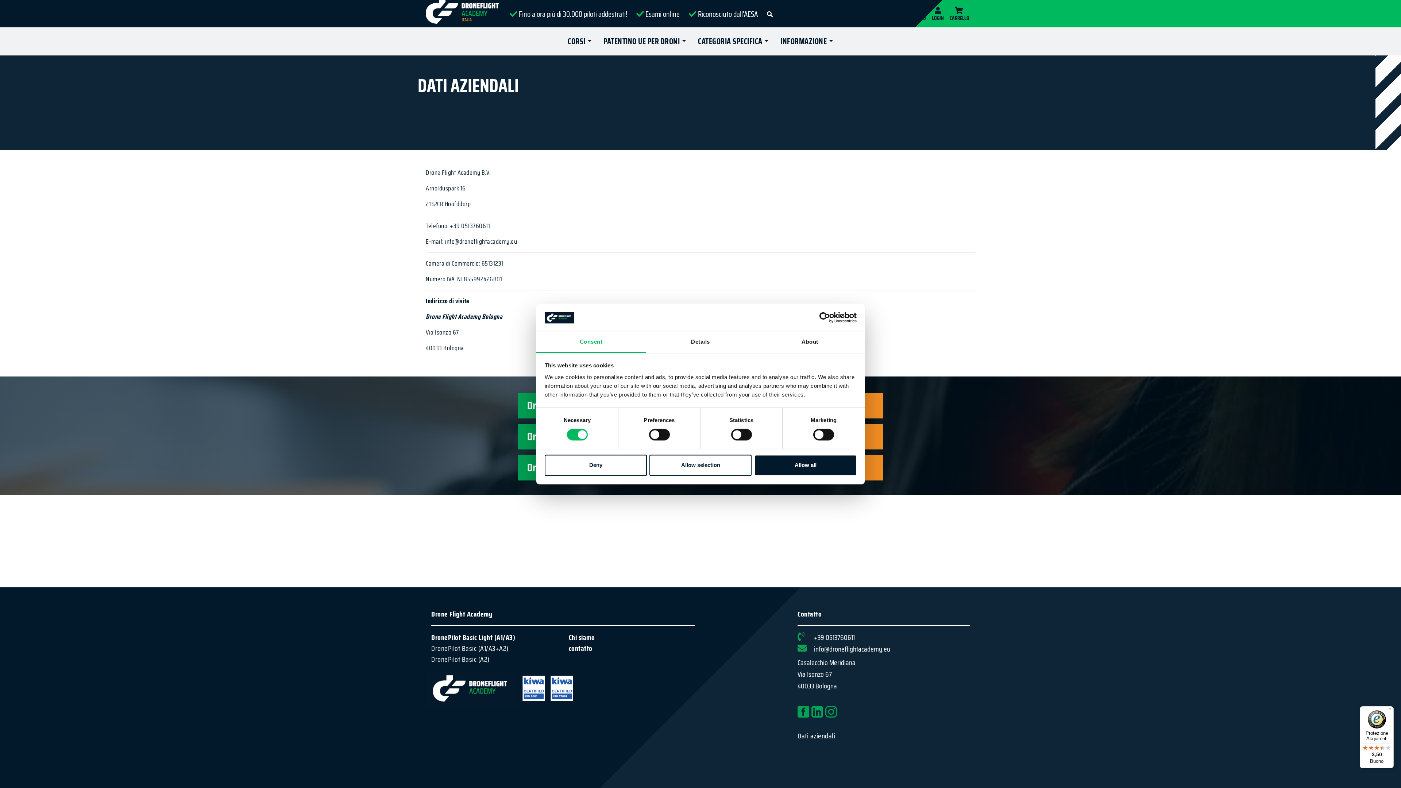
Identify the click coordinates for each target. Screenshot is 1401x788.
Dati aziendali (816, 736)
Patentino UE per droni (641, 41)
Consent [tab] (591, 342)
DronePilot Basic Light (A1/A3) (473, 637)
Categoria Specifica (730, 41)
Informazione (803, 41)
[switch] (659, 435)
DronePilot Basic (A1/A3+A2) (470, 648)
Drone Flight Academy (461, 614)
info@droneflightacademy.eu (852, 649)
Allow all (806, 465)
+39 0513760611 (834, 637)
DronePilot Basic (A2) (460, 659)
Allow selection (700, 465)
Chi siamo (582, 637)
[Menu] (1389, 710)
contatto (581, 648)
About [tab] (810, 342)
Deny (595, 465)
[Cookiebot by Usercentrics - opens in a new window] (825, 317)
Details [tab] (700, 342)
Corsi (577, 41)
